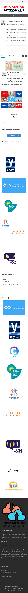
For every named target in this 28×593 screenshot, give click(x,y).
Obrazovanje (13, 84)
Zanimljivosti (17, 47)
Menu (22, 1)
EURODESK (21, 588)
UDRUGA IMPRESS (8, 586)
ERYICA (16, 586)
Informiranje (6, 84)
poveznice (20, 38)
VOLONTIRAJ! (4, 541)
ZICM (21, 586)
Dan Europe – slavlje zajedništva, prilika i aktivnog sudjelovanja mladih (16, 74)
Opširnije (3, 557)
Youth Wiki (13, 588)
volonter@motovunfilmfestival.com (15, 42)
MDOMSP (6, 588)
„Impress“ (3, 551)
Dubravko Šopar (10, 50)
